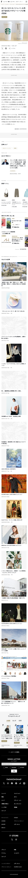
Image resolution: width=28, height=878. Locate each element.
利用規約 (16, 817)
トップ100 (3, 807)
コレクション (17, 793)
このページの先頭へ (15, 752)
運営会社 (3, 827)
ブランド (3, 849)
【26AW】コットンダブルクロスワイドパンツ (16, 203)
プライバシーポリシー (19, 821)
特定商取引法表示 (18, 866)
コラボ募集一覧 (6, 233)
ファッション (12, 4)
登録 (14, 771)
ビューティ (12, 1)
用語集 (15, 807)
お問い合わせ (17, 824)
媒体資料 (3, 824)
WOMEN (14, 767)
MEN (6, 767)
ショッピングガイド (5, 863)
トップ (2, 4)
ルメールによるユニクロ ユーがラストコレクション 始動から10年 (6, 736)
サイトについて (4, 817)
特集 (9, 1)
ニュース (5, 1)
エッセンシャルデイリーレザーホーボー (6, 203)
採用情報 (3, 821)
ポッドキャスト (17, 803)
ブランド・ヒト (22, 1)
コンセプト (16, 853)
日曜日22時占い (5, 803)
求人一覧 (12, 215)
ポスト (15, 796)
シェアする (13, 48)
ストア (17, 1)
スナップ (3, 810)
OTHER (22, 767)
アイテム (3, 853)
